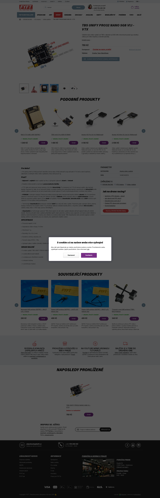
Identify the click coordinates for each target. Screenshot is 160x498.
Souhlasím (88, 255)
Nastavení (71, 255)
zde (88, 249)
